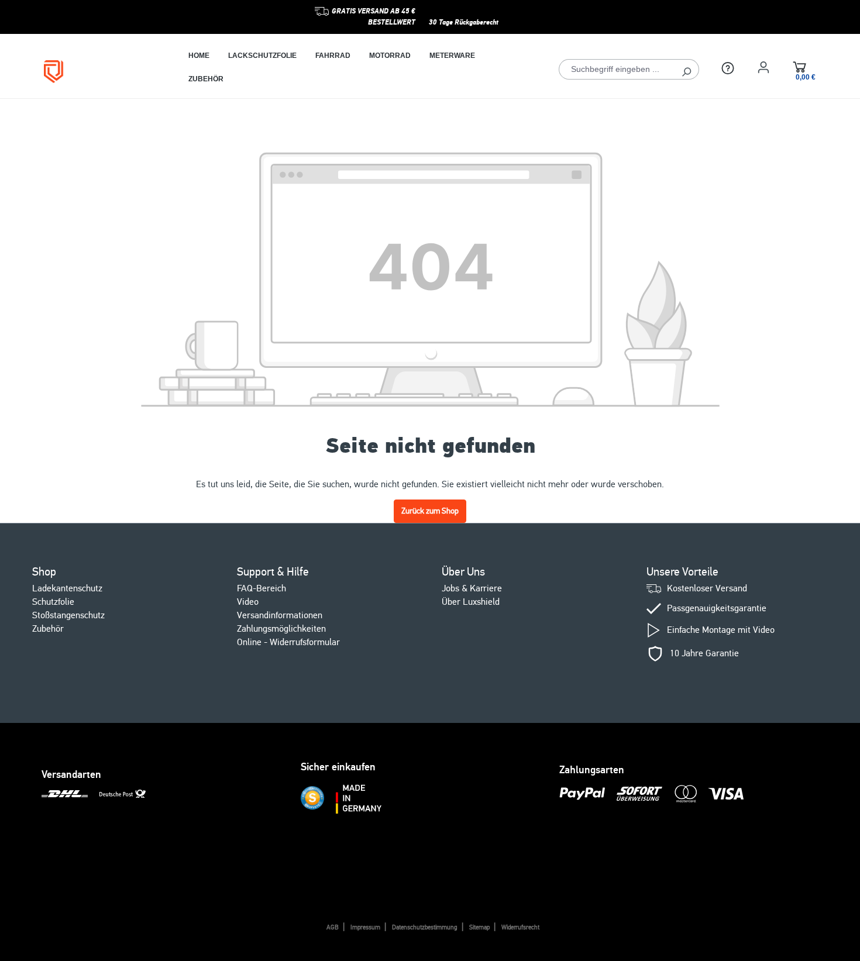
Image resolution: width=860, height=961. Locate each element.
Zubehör (48, 629)
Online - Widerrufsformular (288, 642)
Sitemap (479, 927)
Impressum (365, 927)
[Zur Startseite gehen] (98, 71)
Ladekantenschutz (67, 588)
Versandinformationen (279, 615)
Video (248, 602)
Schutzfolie (53, 602)
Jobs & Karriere (472, 588)
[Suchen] (686, 69)
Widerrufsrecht (520, 927)
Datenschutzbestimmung (424, 927)
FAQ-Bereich (261, 588)
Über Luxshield (471, 602)
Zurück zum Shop (430, 511)
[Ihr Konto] (763, 67)
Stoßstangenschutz (68, 615)
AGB (332, 927)
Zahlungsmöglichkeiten (281, 629)
